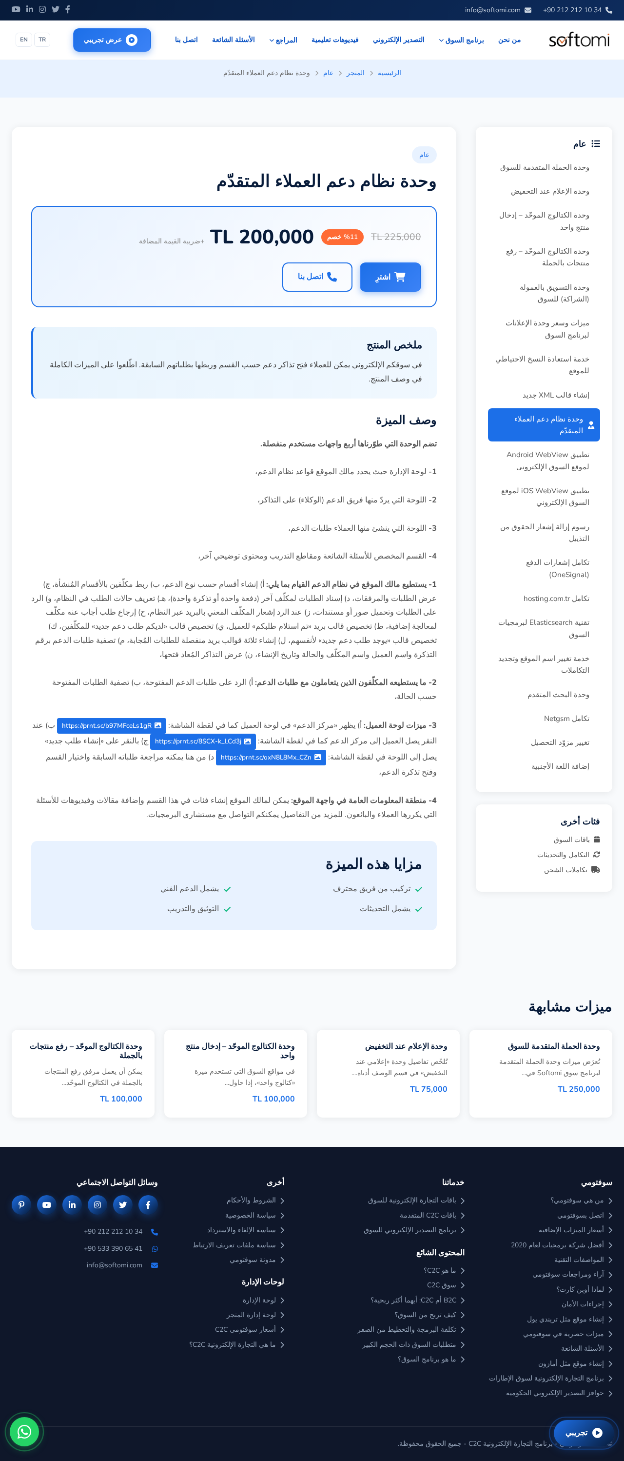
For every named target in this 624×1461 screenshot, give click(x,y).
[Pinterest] (21, 1205)
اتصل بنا (186, 39)
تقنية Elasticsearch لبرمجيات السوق (543, 628)
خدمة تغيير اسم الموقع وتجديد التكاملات (543, 664)
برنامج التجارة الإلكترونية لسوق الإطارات (546, 1378)
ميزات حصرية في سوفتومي (563, 1334)
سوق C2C (441, 1285)
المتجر (356, 73)
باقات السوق (572, 839)
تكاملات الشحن (565, 870)
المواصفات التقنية (579, 1259)
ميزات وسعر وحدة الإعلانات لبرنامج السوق (547, 329)
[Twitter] (55, 10)
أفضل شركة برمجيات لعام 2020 (557, 1245)
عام (328, 73)
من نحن (509, 39)
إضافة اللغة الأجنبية (560, 766)
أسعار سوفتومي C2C (245, 1329)
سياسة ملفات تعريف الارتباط (234, 1245)
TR (42, 39)
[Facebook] (67, 10)
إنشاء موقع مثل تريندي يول (565, 1319)
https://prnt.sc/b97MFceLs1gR (107, 725)
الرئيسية (389, 73)
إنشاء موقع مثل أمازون (571, 1363)
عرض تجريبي (103, 39)
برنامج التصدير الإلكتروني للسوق (410, 1230)
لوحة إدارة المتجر (251, 1315)
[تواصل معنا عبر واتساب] (24, 1431)
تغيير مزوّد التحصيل (560, 742)
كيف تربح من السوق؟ (425, 1315)
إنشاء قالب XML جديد (556, 395)
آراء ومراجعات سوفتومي (568, 1274)
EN (24, 39)
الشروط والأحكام (251, 1200)
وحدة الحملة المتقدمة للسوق (544, 167)
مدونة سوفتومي (253, 1259)
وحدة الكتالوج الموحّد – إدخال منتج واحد (544, 221)
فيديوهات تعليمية (335, 39)
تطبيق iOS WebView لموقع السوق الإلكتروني (545, 496)
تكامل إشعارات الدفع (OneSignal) (557, 568)
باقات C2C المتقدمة (428, 1215)
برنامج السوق (465, 40)
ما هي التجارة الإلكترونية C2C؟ (232, 1344)
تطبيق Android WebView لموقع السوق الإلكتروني (548, 460)
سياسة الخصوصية (250, 1215)
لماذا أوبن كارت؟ (580, 1289)
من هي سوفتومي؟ (577, 1200)
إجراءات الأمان (583, 1304)
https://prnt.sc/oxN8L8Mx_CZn (266, 757)
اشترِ (382, 277)
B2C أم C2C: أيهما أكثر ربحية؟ (413, 1300)
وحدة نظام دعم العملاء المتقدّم (548, 425)
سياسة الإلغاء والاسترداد (241, 1230)
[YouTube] (16, 10)
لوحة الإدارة (259, 1300)
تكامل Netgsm (566, 718)
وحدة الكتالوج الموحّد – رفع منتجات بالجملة (547, 257)
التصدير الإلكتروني (399, 39)
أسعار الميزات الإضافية (571, 1230)
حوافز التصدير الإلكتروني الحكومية (555, 1393)
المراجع (286, 40)
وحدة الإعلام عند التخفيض (550, 191)
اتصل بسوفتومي (580, 1215)
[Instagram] (42, 10)
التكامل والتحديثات (563, 855)
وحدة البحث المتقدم (558, 695)
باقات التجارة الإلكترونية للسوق (412, 1200)
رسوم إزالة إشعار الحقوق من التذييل (544, 532)
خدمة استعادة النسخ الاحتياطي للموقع (542, 365)
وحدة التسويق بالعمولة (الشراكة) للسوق (554, 293)
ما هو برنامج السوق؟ (427, 1359)
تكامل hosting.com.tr (556, 598)
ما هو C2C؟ (440, 1270)
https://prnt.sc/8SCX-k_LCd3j (198, 741)
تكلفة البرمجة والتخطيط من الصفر (406, 1329)
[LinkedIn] (29, 10)
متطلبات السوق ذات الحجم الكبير (409, 1344)
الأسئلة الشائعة (233, 39)
